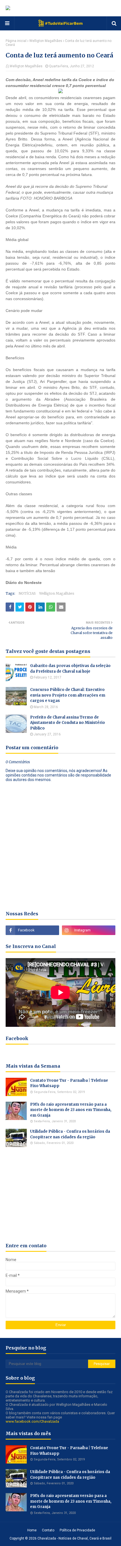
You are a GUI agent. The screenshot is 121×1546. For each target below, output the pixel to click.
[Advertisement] (60, 1194)
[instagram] (88, 930)
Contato (48, 1530)
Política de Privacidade (77, 1530)
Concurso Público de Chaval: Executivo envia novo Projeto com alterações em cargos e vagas (67, 695)
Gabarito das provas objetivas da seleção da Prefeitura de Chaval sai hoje (70, 668)
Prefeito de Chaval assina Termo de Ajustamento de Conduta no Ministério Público (67, 723)
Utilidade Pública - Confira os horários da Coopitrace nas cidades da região (70, 1134)
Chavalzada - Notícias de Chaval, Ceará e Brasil (74, 1538)
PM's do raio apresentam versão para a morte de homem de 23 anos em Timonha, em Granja (70, 1110)
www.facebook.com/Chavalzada (32, 1421)
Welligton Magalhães (45, 41)
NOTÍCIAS (27, 593)
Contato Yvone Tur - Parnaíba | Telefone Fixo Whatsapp (69, 1083)
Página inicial (16, 41)
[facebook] (32, 930)
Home (32, 1530)
